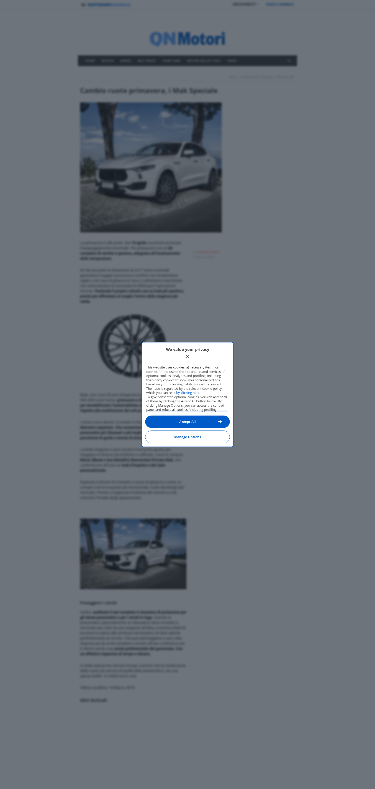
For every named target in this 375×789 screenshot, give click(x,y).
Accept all (187, 421)
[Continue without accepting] (187, 356)
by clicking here (187, 392)
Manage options (187, 437)
